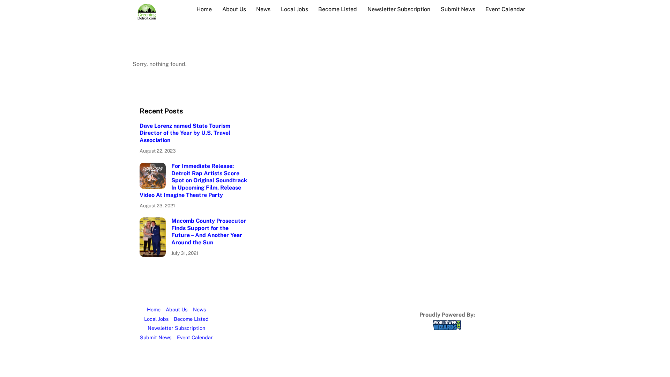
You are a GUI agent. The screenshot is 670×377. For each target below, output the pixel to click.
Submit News (458, 9)
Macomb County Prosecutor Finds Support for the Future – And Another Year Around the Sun (208, 231)
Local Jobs (294, 9)
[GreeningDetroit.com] (147, 16)
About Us (234, 9)
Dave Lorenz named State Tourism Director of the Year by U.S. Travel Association (185, 133)
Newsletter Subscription (398, 9)
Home (204, 9)
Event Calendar (505, 9)
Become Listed (337, 9)
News (263, 9)
